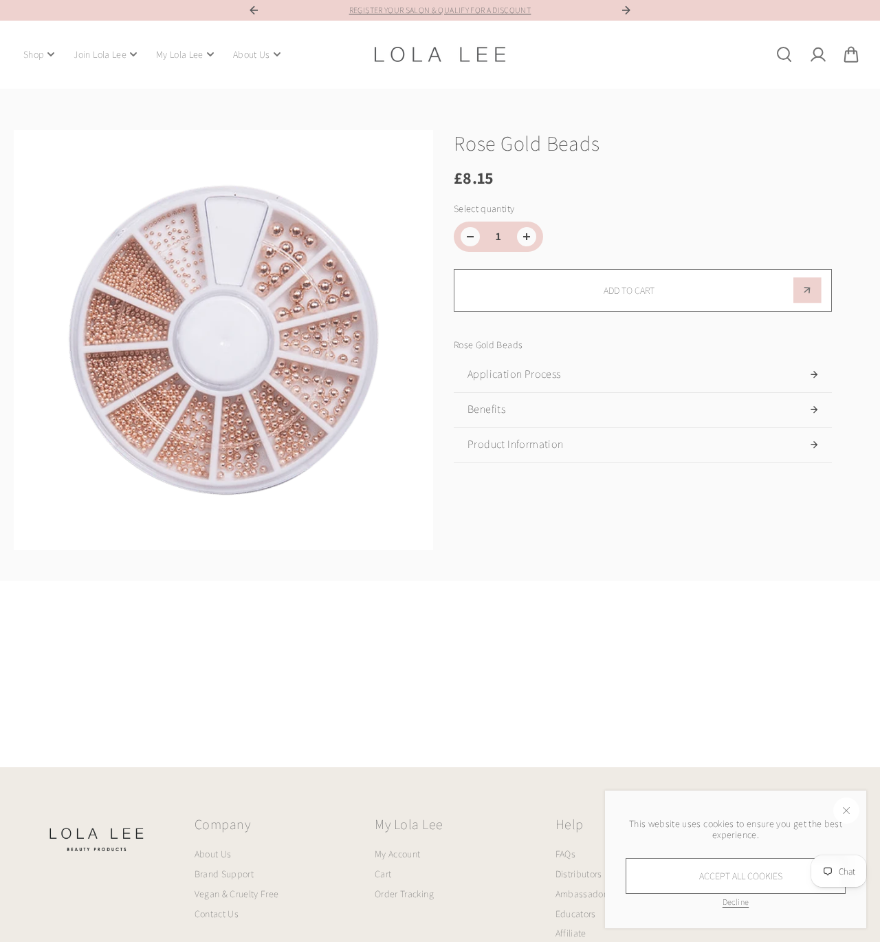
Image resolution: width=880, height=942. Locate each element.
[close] (846, 811)
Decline (736, 902)
